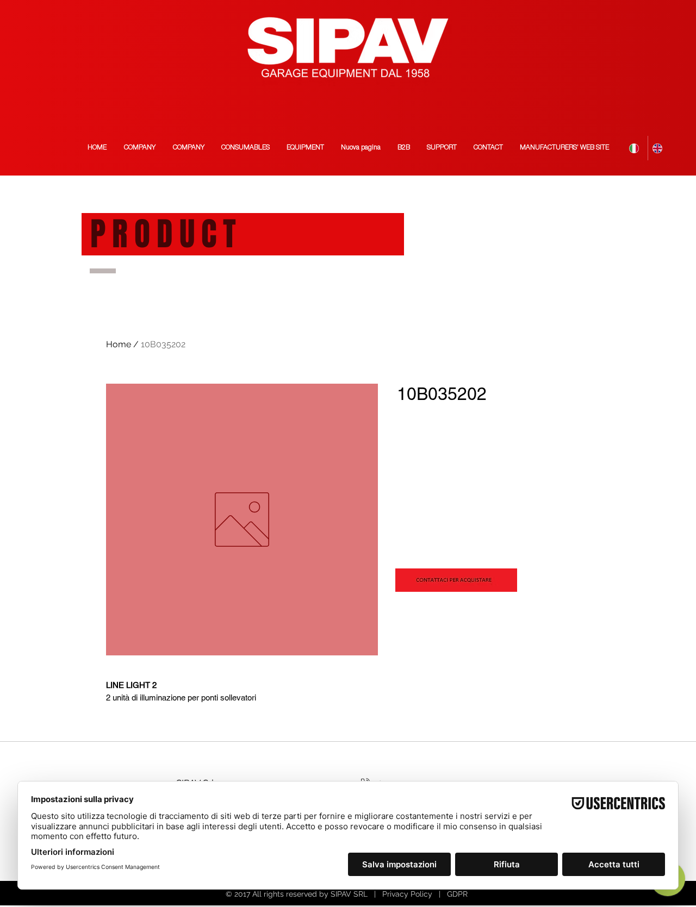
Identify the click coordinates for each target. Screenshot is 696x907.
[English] (659, 148)
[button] (564, 148)
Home (118, 344)
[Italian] (636, 148)
